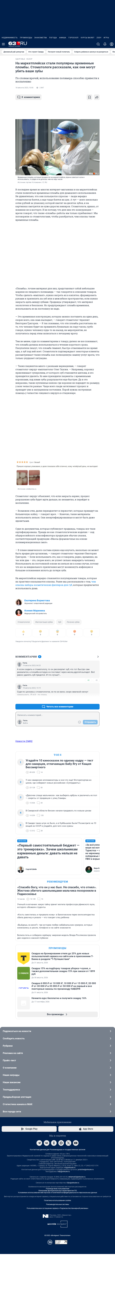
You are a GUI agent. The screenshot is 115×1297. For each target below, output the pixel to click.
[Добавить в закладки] (89, 97)
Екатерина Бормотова (37, 600)
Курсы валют (87, 38)
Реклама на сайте (13, 1053)
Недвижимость (10, 38)
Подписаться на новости (17, 1031)
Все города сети (12, 1111)
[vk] (46, 1143)
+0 (88, 680)
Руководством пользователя (57, 1189)
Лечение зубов (73, 622)
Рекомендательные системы (57, 1204)
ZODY (99, 38)
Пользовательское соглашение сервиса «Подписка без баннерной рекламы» (57, 1208)
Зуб (59, 622)
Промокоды (26, 38)
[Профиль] (111, 44)
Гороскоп (73, 38)
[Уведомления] (105, 44)
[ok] (54, 1143)
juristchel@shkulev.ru (86, 1170)
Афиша (62, 38)
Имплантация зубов (44, 622)
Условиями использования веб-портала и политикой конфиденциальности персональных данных (57, 1193)
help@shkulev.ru (64, 1171)
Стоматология (24, 622)
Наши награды (11, 1075)
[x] (68, 1143)
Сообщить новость (14, 1038)
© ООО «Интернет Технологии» (57, 1235)
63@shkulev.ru (69, 1168)
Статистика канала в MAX (17, 1104)
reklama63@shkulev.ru (77, 1177)
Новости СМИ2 (24, 741)
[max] (61, 1143)
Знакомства (40, 38)
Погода (53, 38)
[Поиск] (98, 44)
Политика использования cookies (57, 1200)
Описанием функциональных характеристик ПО (57, 1191)
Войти (25, 723)
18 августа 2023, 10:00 (24, 88)
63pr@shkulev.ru (73, 1183)
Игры (106, 38)
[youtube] (76, 1143)
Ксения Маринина (34, 610)
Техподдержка (11, 1089)
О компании (10, 1067)
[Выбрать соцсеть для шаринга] (97, 97)
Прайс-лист (9, 1060)
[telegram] (39, 1143)
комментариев (31, 97)
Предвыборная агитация (17, 1096)
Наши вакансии (11, 1082)
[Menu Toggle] (3, 44)
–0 (96, 680)
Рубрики (8, 1045)
